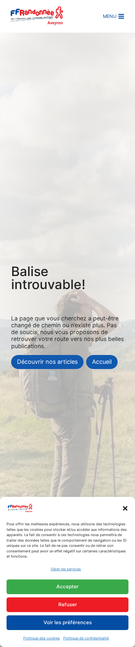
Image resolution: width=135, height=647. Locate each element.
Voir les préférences (68, 622)
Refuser (67, 604)
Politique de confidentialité (86, 638)
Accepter (67, 586)
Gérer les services (66, 569)
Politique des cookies (41, 638)
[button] (125, 508)
